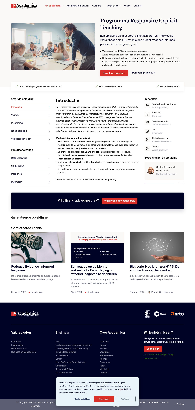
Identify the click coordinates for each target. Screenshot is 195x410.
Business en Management (23, 352)
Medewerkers (106, 356)
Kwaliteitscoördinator (65, 352)
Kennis (127, 6)
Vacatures (104, 352)
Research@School (64, 369)
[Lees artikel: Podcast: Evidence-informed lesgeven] (38, 247)
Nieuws (103, 349)
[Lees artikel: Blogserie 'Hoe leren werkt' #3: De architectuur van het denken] (157, 247)
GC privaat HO (139, 403)
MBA (57, 342)
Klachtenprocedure (158, 403)
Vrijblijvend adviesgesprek (119, 201)
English (180, 404)
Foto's (102, 366)
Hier (121, 389)
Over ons (96, 6)
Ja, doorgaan (104, 399)
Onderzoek (112, 6)
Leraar (58, 359)
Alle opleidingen (52, 6)
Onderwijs (16, 342)
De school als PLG (64, 373)
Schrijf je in (153, 349)
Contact (137, 6)
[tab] (30, 107)
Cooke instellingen (82, 399)
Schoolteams (61, 356)
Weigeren (125, 399)
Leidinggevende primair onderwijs (72, 349)
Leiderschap (17, 345)
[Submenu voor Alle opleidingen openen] (62, 6)
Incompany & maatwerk (77, 6)
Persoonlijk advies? (143, 73)
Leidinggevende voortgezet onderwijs (73, 345)
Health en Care (18, 349)
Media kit (104, 369)
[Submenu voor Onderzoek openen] (119, 6)
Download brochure (114, 73)
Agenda (103, 359)
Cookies (116, 406)
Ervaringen (105, 362)
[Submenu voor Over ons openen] (103, 6)
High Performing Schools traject (70, 362)
